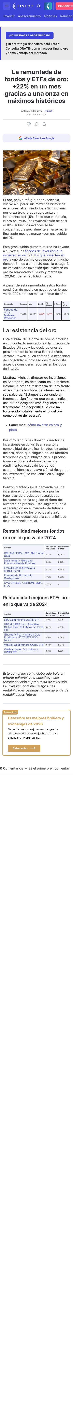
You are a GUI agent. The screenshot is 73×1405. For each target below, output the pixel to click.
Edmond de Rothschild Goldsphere (18, 577)
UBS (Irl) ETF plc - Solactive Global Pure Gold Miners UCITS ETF (23, 627)
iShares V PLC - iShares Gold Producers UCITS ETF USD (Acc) (22, 637)
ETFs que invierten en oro (33, 257)
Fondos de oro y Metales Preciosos (10, 314)
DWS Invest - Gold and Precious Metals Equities (19, 562)
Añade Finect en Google (39, 138)
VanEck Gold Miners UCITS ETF (24, 644)
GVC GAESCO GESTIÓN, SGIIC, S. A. (23, 584)
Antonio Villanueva (31, 111)
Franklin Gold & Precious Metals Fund (19, 569)
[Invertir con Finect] (23, 6)
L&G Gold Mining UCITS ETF (21, 619)
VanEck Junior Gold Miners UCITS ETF (21, 651)
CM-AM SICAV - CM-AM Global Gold (23, 554)
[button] (6, 6)
